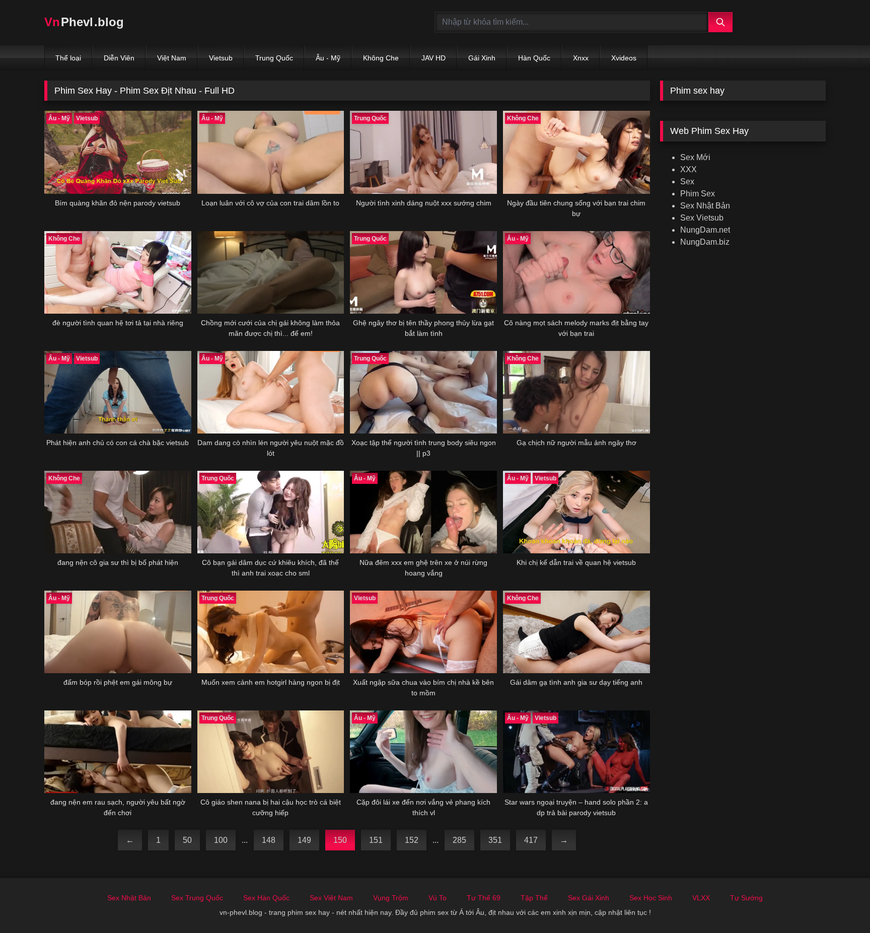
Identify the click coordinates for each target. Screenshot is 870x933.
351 (495, 840)
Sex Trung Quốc (197, 898)
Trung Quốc (274, 58)
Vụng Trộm (390, 898)
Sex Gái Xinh (588, 898)
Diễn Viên (119, 58)
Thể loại (68, 58)
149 (304, 840)
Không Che (381, 58)
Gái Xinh (481, 58)
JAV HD (433, 58)
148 (268, 840)
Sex (687, 181)
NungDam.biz (705, 242)
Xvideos (623, 58)
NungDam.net (705, 230)
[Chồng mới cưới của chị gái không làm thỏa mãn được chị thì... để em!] (270, 272)
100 (221, 840)
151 (376, 840)
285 (459, 840)
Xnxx (581, 58)
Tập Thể (534, 898)
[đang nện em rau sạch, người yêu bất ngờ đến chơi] (117, 751)
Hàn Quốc (534, 58)
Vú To (437, 898)
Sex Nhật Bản (705, 205)
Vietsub (221, 58)
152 (411, 840)
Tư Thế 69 (483, 898)
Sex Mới (695, 157)
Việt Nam (171, 58)
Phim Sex (697, 193)
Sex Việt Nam (331, 898)
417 (531, 840)
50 (187, 840)
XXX (688, 169)
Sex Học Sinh (650, 898)
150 (340, 840)
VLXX (701, 898)
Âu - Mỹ (328, 58)
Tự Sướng (746, 898)
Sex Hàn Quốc (266, 898)
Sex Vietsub (701, 217)
